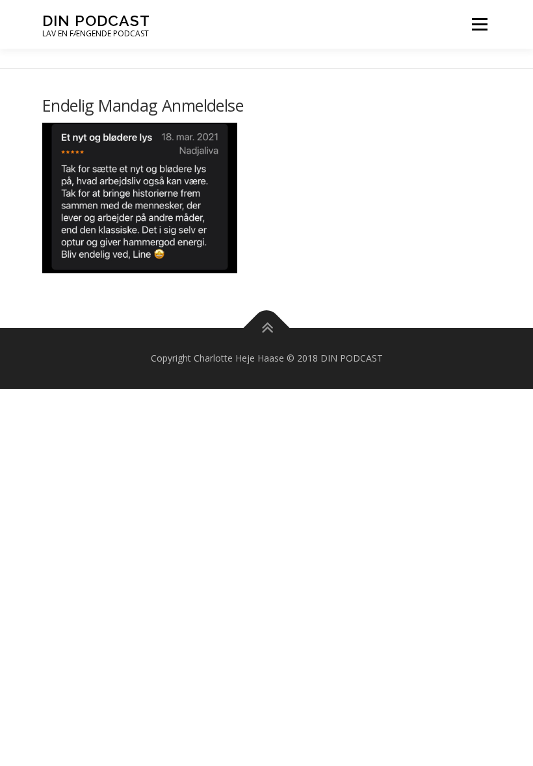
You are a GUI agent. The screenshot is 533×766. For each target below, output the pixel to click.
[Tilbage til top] (267, 328)
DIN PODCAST (96, 20)
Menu (479, 24)
